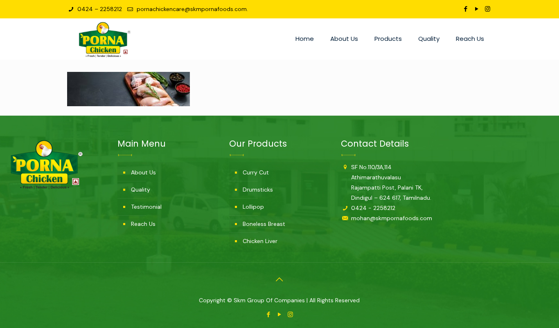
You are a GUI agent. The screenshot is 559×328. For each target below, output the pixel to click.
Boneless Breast (264, 224)
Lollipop (253, 206)
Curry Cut (256, 172)
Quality (140, 189)
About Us (143, 172)
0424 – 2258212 (99, 9)
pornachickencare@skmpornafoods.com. (191, 9)
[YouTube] (476, 9)
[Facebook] (465, 9)
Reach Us (143, 224)
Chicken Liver (260, 241)
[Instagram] (487, 9)
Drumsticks (258, 189)
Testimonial (146, 206)
